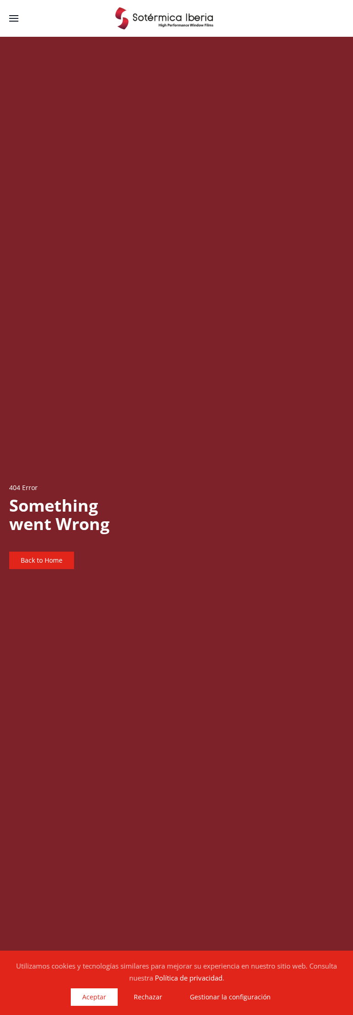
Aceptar (94, 996)
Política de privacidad (188, 977)
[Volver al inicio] (176, 18)
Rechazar (148, 996)
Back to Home (42, 560)
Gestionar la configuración (230, 996)
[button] (13, 18)
